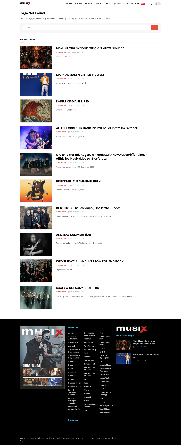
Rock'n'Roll (104, 374)
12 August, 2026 (74, 265)
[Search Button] (151, 3)
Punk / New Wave (104, 337)
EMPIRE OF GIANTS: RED (72, 101)
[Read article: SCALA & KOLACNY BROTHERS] (36, 297)
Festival (87, 339)
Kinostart (88, 386)
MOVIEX (88, 3)
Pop (85, 410)
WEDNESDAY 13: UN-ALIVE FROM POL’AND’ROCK (90, 261)
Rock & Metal (105, 365)
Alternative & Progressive (74, 350)
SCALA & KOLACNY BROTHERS (77, 288)
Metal (86, 390)
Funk (86, 353)
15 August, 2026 (74, 238)
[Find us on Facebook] (69, 425)
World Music (104, 409)
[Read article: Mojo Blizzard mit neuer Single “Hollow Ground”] (36, 57)
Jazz (86, 379)
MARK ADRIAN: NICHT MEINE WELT (80, 75)
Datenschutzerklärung (109, 438)
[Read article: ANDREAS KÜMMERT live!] (36, 244)
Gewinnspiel (89, 364)
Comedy (71, 379)
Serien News (104, 381)
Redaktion (62, 52)
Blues (70, 365)
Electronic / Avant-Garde (74, 407)
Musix (86, 401)
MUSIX (69, 3)
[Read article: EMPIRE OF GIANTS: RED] (36, 110)
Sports (102, 402)
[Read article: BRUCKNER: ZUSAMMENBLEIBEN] (36, 190)
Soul (101, 398)
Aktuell (71, 346)
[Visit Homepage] (25, 3)
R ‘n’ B (102, 352)
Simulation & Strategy (105, 393)
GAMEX (98, 3)
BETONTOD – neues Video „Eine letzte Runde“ (88, 208)
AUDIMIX (78, 3)
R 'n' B (102, 348)
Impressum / (96, 438)
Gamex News (90, 360)
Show (101, 389)
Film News (88, 342)
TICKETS (120, 3)
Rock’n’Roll (104, 378)
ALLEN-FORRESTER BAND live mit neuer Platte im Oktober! (97, 128)
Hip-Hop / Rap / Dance (90, 368)
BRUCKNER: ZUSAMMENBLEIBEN (78, 181)
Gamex (87, 357)
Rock (101, 361)
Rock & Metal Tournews (105, 369)
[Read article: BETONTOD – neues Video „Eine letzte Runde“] (36, 217)
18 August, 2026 (74, 162)
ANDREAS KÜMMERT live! (73, 235)
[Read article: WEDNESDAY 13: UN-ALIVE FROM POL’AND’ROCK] (36, 270)
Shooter (103, 385)
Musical (87, 397)
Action (71, 333)
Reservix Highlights (104, 356)
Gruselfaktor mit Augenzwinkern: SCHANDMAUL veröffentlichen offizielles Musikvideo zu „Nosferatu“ (101, 157)
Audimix (71, 361)
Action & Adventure (73, 337)
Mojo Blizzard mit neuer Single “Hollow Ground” (90, 48)
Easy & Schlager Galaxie (72, 392)
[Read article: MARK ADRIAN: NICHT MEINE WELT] (36, 84)
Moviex (87, 393)
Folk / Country (90, 346)
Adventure (73, 342)
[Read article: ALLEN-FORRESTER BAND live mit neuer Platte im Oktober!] (36, 137)
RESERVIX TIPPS (135, 3)
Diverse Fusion (74, 383)
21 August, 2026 (74, 52)
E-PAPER (107, 3)
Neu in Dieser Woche (90, 405)
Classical (72, 372)
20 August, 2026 (74, 132)
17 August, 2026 (74, 212)
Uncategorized (106, 405)
